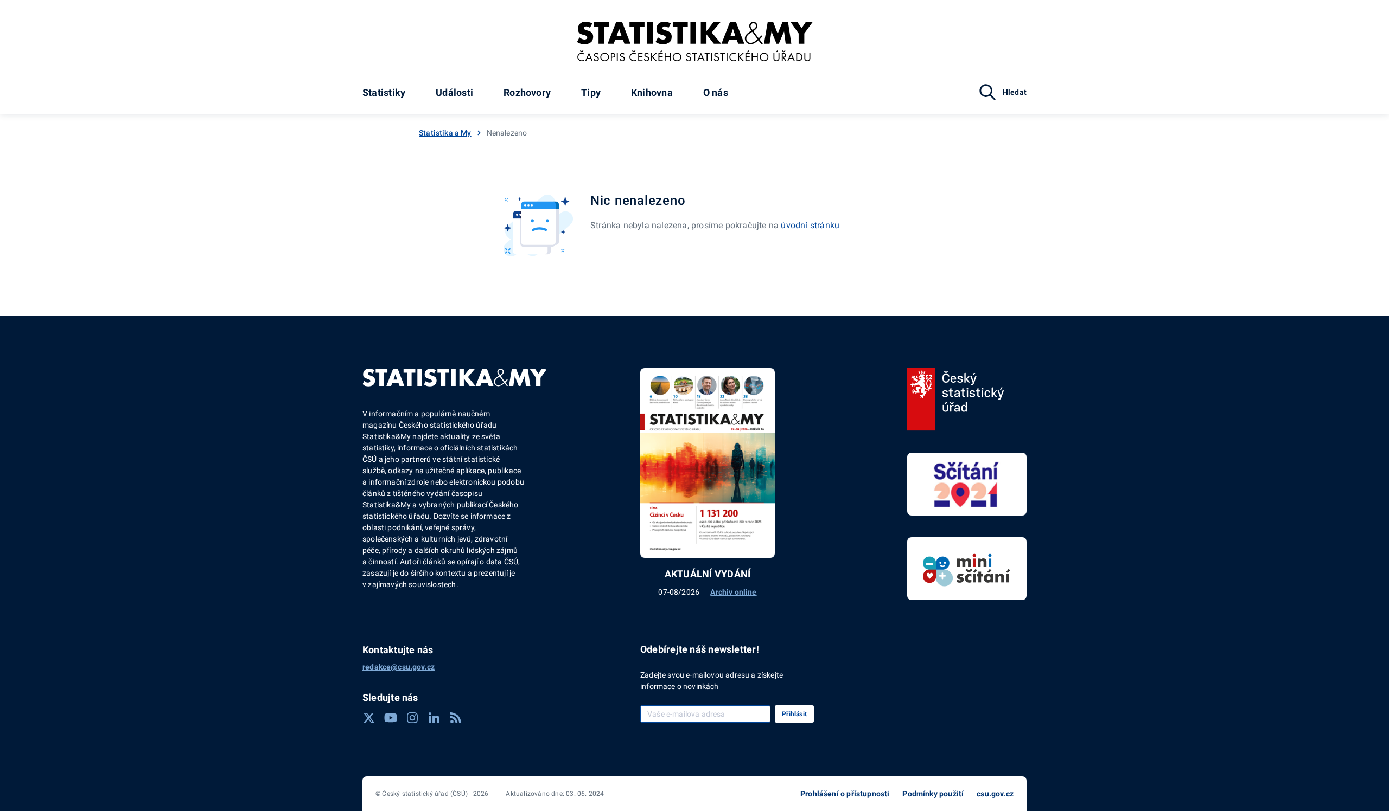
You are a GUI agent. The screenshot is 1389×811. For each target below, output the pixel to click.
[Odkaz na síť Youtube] (390, 717)
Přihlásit (794, 714)
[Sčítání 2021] (967, 484)
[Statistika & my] (695, 42)
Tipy (591, 92)
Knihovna (652, 92)
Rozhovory (527, 92)
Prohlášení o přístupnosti (844, 793)
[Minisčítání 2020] (967, 568)
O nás (715, 92)
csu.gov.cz (995, 793)
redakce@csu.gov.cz (398, 666)
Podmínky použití (933, 793)
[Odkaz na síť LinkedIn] (434, 717)
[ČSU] (955, 399)
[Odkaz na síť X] (368, 717)
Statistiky (383, 92)
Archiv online (733, 592)
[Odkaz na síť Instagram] (412, 717)
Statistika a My (445, 132)
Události (454, 92)
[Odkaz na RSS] (455, 717)
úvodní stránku (810, 225)
